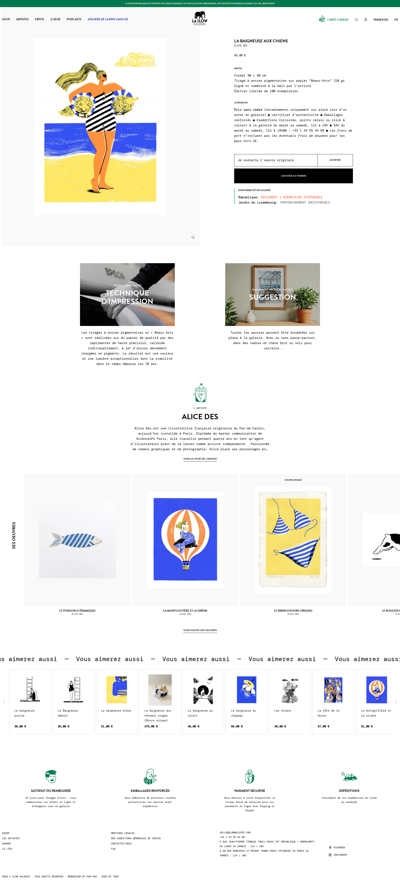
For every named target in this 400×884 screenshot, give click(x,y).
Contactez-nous (121, 844)
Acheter (335, 160)
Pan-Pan (92, 876)
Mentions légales (122, 833)
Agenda (6, 844)
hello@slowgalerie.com (235, 833)
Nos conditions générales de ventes (136, 838)
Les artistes (11, 838)
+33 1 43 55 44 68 (232, 837)
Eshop (5, 833)
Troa (116, 876)
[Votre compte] (365, 19)
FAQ (113, 849)
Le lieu (7, 849)
